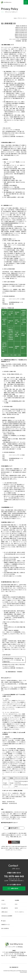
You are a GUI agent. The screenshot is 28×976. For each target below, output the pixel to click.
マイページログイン (19, 912)
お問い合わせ (4, 912)
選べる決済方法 (5, 928)
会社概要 (17, 900)
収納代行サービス (5, 924)
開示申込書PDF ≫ (14, 828)
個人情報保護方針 (14, 967)
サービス (3, 904)
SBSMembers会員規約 (6, 915)
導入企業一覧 (4, 908)
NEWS (16, 908)
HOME (2, 900)
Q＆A (16, 904)
